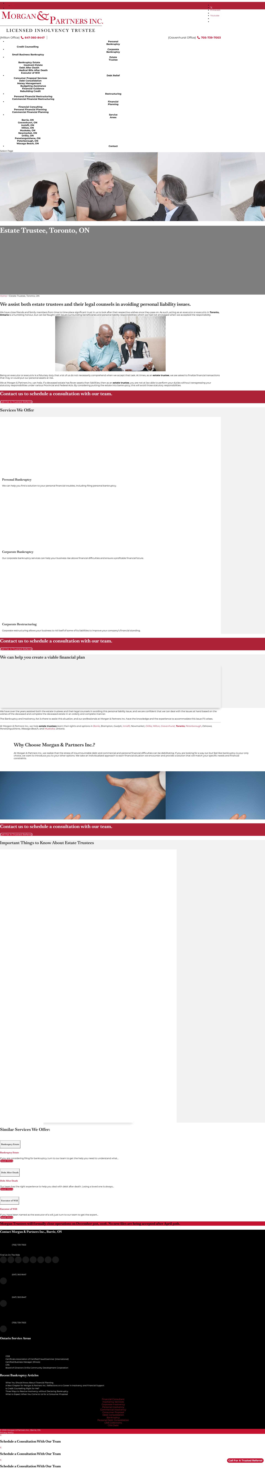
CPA (8, 1365)
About (9, 3)
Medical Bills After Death (33, 70)
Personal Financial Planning (30, 109)
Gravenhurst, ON (27, 122)
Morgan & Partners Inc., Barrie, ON (23, 1430)
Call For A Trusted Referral (16, 402)
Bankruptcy (113, 1417)
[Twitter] (10, 1259)
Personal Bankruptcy (113, 42)
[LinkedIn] (40, 1259)
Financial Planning (113, 103)
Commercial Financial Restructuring (33, 99)
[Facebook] (3, 1259)
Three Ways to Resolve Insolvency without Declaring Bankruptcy (37, 1391)
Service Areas (113, 116)
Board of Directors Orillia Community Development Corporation (37, 1368)
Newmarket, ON (27, 133)
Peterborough (193, 726)
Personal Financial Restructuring (33, 96)
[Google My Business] (3, 1280)
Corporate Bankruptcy (113, 50)
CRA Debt (113, 1425)
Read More (6, 1161)
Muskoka (50, 728)
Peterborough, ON (27, 141)
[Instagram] (25, 1259)
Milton (156, 726)
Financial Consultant (113, 1399)
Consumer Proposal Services (30, 78)
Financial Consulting (30, 107)
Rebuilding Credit (30, 91)
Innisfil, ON (27, 125)
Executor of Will (30, 73)
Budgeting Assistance (33, 86)
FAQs (14, 5)
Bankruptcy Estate (29, 62)
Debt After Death (29, 67)
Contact (113, 146)
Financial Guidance (33, 88)
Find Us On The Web (10, 1255)
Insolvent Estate (33, 65)
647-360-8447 (34, 37)
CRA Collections (113, 1422)
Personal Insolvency (113, 1407)
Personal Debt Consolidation (113, 1420)
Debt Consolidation (30, 80)
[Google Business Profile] (48, 1259)
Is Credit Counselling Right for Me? (22, 1388)
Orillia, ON (28, 135)
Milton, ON (28, 128)
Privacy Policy (7, 1432)
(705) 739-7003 (18, 1245)
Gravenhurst (168, 726)
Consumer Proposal (113, 1412)
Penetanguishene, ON (27, 138)
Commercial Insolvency (113, 1409)
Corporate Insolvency (113, 1404)
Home (3, 296)
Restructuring (113, 94)
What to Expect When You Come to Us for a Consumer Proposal (37, 1394)
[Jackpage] (55, 1259)
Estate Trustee (113, 58)
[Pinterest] (18, 1259)
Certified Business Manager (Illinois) (23, 1362)
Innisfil (126, 726)
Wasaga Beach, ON (28, 143)
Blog (8, 8)
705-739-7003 (210, 37)
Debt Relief (113, 75)
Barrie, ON (28, 120)
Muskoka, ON (27, 130)
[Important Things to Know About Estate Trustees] (88, 1121)
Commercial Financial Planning (30, 112)
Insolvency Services (113, 1402)
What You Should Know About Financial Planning (29, 1382)
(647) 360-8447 (18, 1274)
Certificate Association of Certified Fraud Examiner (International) (37, 1359)
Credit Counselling (28, 46)
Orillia (148, 726)
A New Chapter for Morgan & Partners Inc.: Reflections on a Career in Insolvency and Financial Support (55, 1385)
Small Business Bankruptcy (28, 54)
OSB (8, 1356)
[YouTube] (33, 1259)
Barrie (96, 726)
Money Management (29, 83)
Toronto (180, 726)
